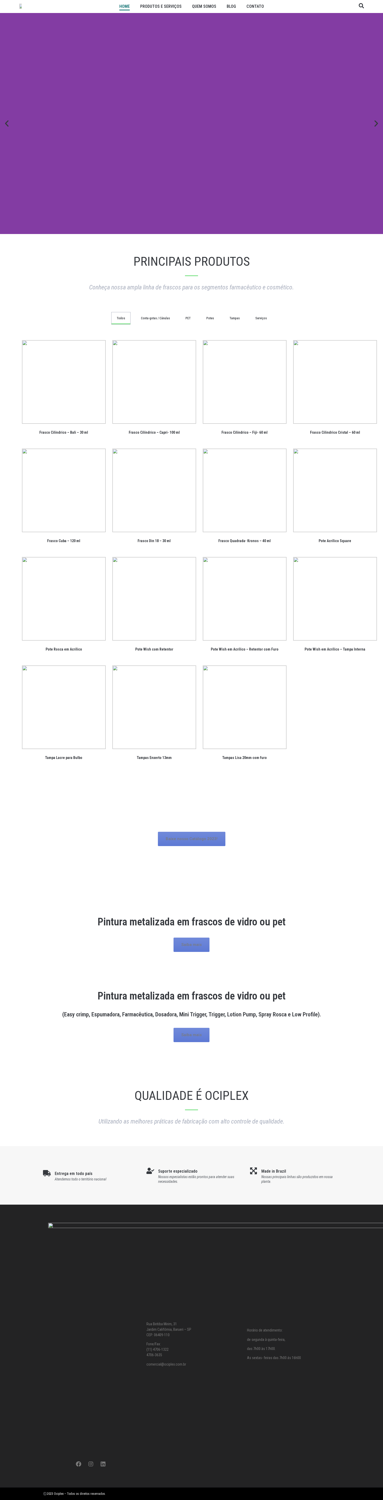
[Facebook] (78, 1463)
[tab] (121, 318)
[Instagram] (90, 1463)
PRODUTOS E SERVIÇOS (161, 6)
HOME (124, 6)
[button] (7, 123)
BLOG (231, 6)
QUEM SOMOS (204, 6)
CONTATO (255, 6)
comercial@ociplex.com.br (166, 1364)
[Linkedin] (102, 1463)
